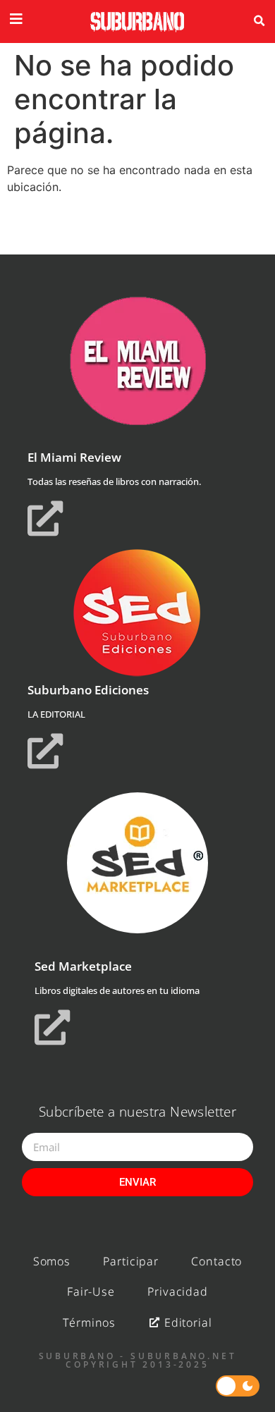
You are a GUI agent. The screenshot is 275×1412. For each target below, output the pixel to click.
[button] (259, 21)
